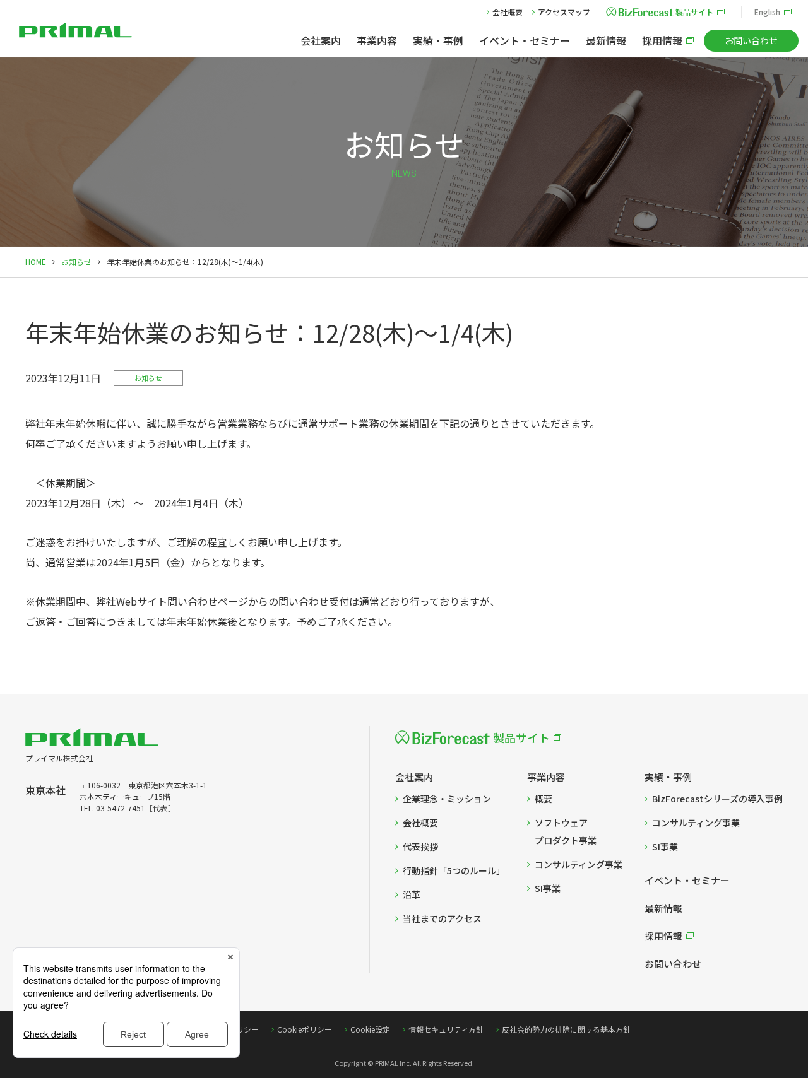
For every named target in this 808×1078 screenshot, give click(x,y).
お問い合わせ (751, 40)
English (767, 11)
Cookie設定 (370, 1029)
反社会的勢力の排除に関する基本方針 (566, 1029)
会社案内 (320, 40)
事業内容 (377, 40)
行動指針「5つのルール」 (454, 870)
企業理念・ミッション (447, 798)
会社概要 (507, 11)
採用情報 (662, 40)
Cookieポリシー (304, 1029)
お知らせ (76, 261)
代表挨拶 (420, 846)
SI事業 (548, 888)
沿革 (411, 894)
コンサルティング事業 (578, 864)
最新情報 (606, 40)
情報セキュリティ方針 (446, 1029)
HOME (35, 261)
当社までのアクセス (442, 918)
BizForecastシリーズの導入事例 (717, 798)
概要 (543, 798)
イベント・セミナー (524, 40)
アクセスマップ (564, 11)
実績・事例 (438, 40)
